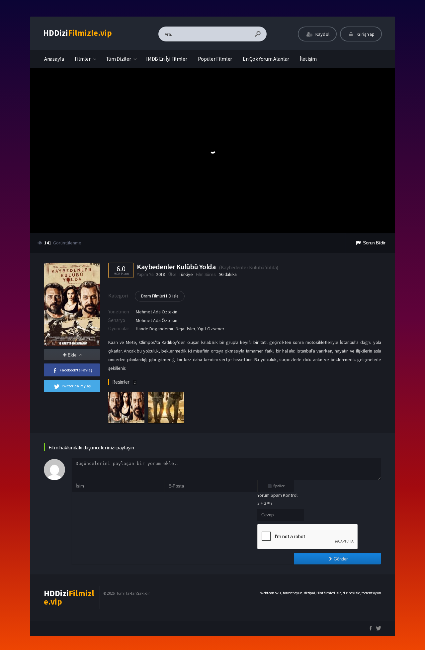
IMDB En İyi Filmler (166, 58)
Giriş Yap (365, 34)
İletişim (308, 58)
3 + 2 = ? (265, 503)
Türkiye (186, 274)
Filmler (83, 58)
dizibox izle (351, 592)
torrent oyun (292, 592)
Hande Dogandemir (154, 329)
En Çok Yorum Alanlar (266, 58)
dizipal (309, 592)
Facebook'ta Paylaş (76, 369)
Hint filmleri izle (328, 592)
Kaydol (321, 34)
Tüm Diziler (118, 58)
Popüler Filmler (215, 58)
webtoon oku (270, 592)
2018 (160, 274)
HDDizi (77, 33)
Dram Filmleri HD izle (159, 296)
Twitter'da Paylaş (76, 385)
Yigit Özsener (211, 329)
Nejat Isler (185, 329)
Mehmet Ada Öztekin (156, 312)
